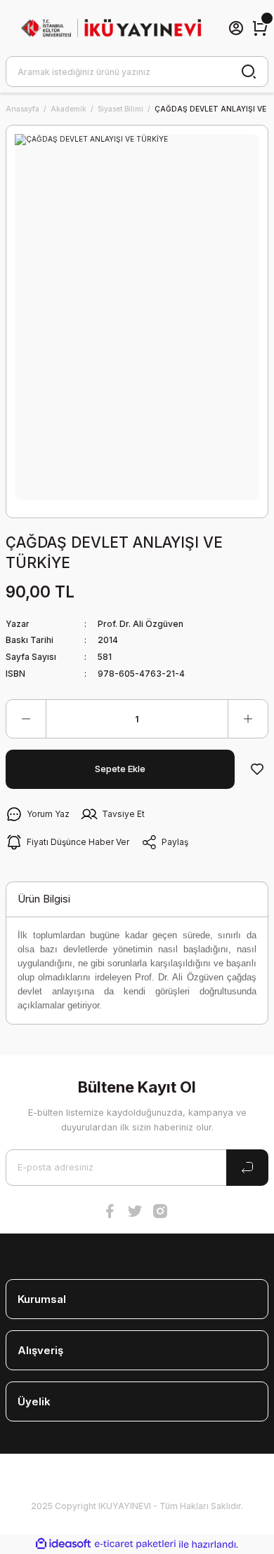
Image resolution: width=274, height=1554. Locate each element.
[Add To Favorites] (257, 769)
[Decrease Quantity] (26, 719)
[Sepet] (260, 28)
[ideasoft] (63, 1544)
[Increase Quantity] (248, 719)
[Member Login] (236, 28)
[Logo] (111, 28)
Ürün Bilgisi (44, 898)
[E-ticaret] (135, 1544)
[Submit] (247, 1167)
